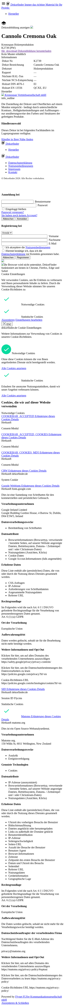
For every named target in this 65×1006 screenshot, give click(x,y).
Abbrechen (8, 219)
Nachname (54, 239)
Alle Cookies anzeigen (13, 368)
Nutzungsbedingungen (20, 165)
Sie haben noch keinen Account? (19, 215)
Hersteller (13, 13)
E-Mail (52, 243)
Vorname (54, 236)
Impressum (14, 169)
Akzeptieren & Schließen (15, 1002)
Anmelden (22, 219)
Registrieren (23, 257)
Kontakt (12, 172)
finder (12, 143)
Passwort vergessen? (12, 212)
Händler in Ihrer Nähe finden (17, 139)
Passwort (42, 205)
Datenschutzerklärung (20, 162)
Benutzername (43, 201)
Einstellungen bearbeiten (28, 319)
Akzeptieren (8, 319)
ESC (8, 324)
